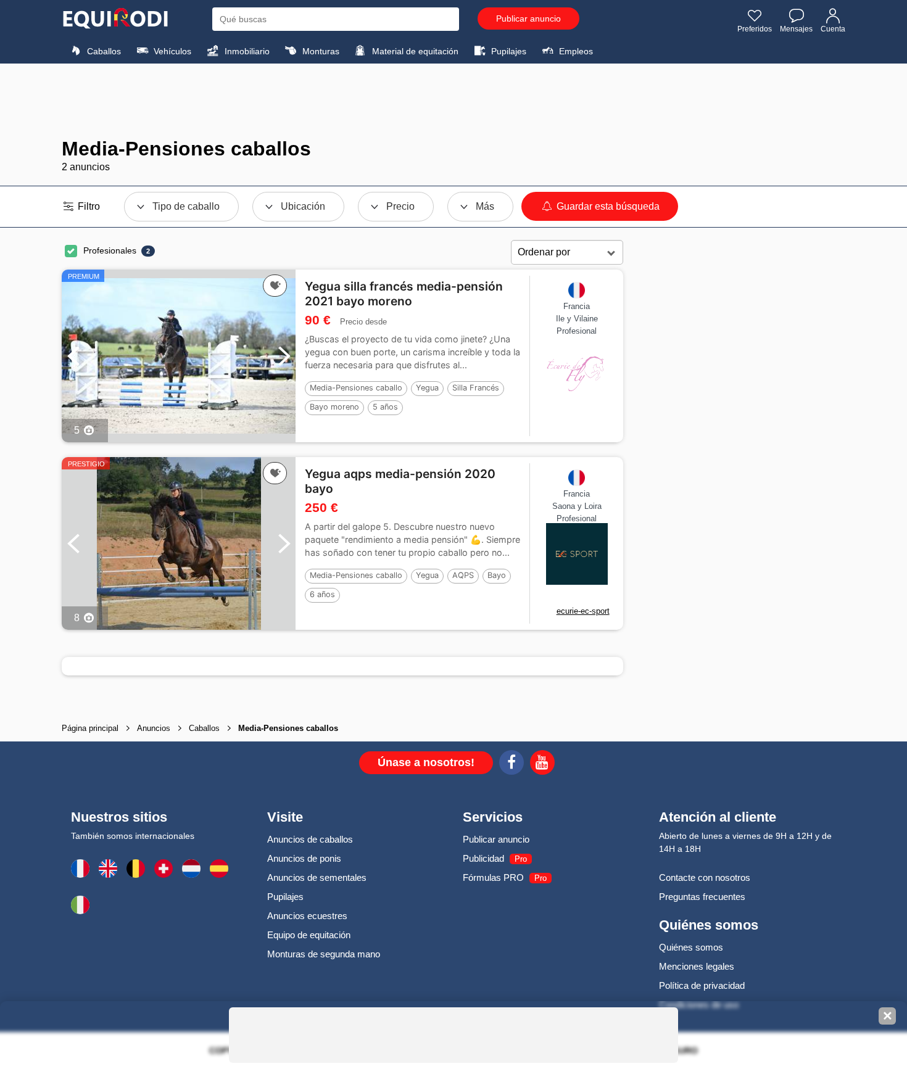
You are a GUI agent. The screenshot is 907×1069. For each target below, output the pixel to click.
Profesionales (109, 250)
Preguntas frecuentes (702, 896)
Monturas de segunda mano (323, 954)
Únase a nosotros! (426, 762)
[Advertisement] (453, 100)
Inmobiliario (246, 51)
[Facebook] (511, 764)
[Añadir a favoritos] (275, 285)
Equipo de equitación (308, 935)
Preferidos (754, 29)
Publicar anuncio (528, 18)
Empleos (575, 51)
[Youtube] (542, 764)
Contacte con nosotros (704, 877)
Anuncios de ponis (304, 858)
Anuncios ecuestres (307, 915)
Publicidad (483, 858)
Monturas (319, 51)
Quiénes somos (691, 947)
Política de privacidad (702, 985)
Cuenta (833, 29)
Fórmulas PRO (493, 877)
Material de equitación (414, 51)
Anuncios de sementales (317, 877)
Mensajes (796, 29)
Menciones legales (696, 966)
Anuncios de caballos (310, 839)
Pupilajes (507, 51)
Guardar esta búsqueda (607, 206)
